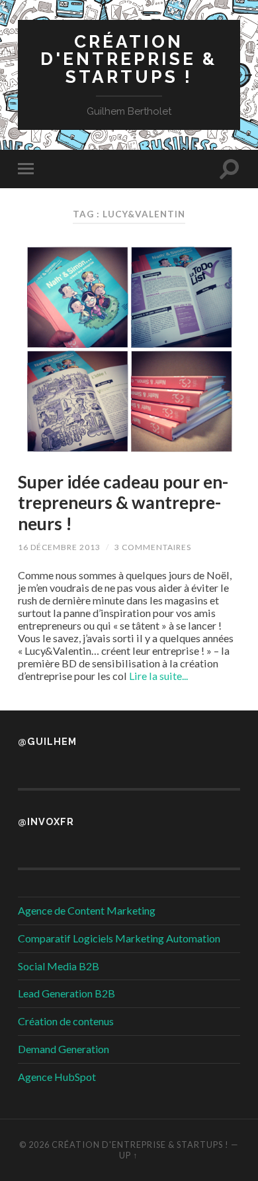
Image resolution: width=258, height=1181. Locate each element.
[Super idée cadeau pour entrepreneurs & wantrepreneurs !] (128, 348)
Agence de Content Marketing (86, 910)
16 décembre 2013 (59, 547)
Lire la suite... (158, 675)
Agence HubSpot (57, 1076)
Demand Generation (63, 1048)
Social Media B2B (58, 966)
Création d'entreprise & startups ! (128, 59)
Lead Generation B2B (66, 993)
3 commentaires (152, 547)
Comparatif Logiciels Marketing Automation (119, 938)
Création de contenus (66, 1021)
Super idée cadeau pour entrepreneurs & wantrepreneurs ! (123, 502)
